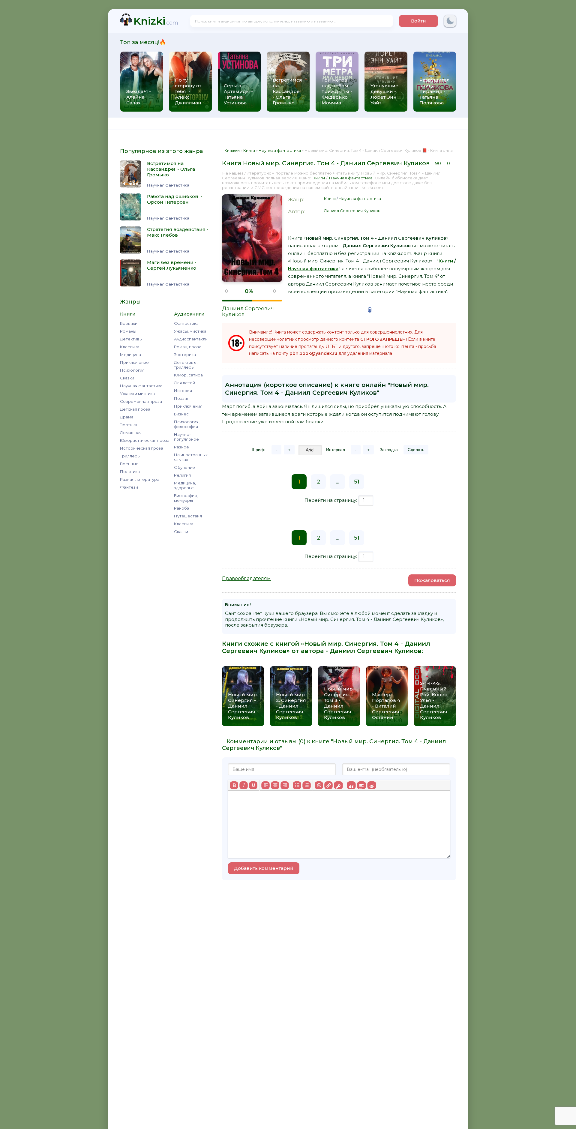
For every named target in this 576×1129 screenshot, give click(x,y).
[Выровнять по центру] (275, 785)
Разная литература (139, 479)
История (183, 390)
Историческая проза (141, 448)
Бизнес (181, 414)
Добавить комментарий (263, 868)
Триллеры (130, 456)
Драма (127, 417)
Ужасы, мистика (190, 331)
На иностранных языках (191, 457)
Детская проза (135, 409)
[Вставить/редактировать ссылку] (328, 785)
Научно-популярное (186, 437)
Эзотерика (185, 354)
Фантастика (186, 323)
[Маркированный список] (297, 785)
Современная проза (141, 401)
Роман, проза (187, 346)
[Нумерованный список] (306, 785)
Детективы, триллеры (185, 365)
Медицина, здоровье (185, 485)
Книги (318, 177)
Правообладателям (246, 578)
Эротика (128, 424)
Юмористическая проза (145, 440)
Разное (181, 447)
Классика (129, 346)
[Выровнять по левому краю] (265, 785)
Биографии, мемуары (186, 498)
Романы (128, 331)
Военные (129, 463)
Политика (130, 471)
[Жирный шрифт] (234, 785)
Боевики (128, 323)
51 (356, 481)
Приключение (134, 362)
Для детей (184, 382)
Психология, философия (187, 424)
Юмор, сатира (188, 375)
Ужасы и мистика (137, 393)
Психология (132, 370)
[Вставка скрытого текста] (371, 785)
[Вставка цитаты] (351, 785)
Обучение (184, 467)
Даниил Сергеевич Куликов (352, 210)
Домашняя (131, 432)
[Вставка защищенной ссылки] (338, 785)
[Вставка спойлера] (361, 785)
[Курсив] (243, 785)
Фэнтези (129, 487)
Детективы (131, 339)
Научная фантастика (141, 385)
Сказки (127, 378)
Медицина (130, 354)
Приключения (188, 406)
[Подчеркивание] (253, 785)
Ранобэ (181, 508)
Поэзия (181, 398)
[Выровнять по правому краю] (284, 785)
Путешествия (188, 516)
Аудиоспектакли (191, 339)
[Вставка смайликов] (319, 785)
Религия (182, 475)
